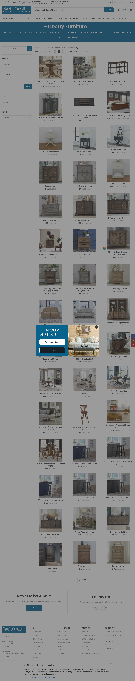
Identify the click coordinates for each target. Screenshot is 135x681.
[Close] (96, 327)
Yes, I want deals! (52, 342)
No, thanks (52, 350)
